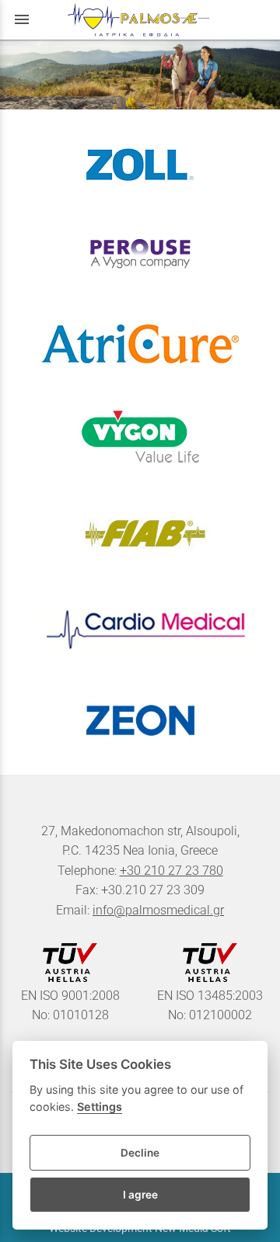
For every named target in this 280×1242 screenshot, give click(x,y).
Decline (140, 1153)
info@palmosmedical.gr (158, 910)
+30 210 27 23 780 (171, 870)
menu (21, 19)
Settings (99, 1106)
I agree (140, 1194)
